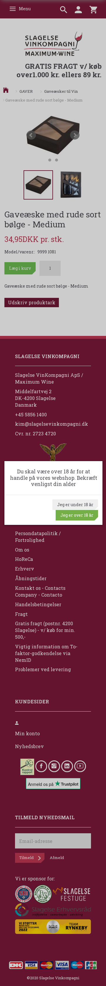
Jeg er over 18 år (76, 515)
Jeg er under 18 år (75, 504)
